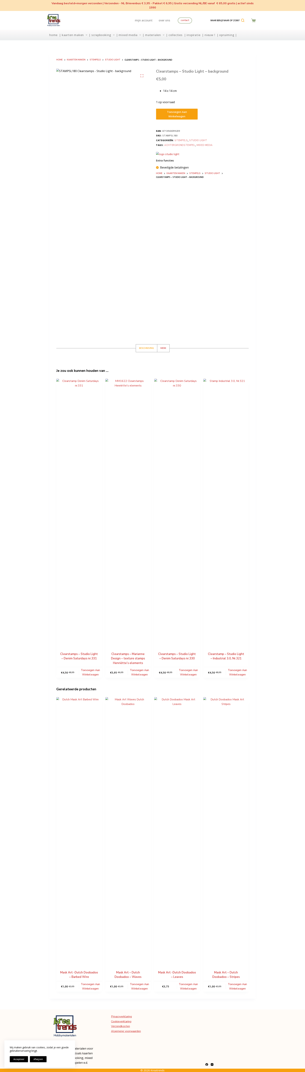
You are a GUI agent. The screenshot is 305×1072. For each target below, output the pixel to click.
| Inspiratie (192, 35)
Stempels (181, 140)
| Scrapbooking (100, 35)
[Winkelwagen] (253, 20)
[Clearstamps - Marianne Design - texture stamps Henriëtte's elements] (128, 511)
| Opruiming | (227, 35)
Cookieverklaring (121, 1021)
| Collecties (174, 35)
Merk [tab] (163, 348)
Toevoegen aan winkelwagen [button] (90, 672)
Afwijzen (38, 1059)
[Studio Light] (167, 154)
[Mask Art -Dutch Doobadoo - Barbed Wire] (79, 829)
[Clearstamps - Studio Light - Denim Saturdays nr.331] (79, 511)
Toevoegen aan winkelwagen (177, 114)
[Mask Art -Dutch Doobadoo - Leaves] (177, 829)
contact (185, 20)
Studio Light (198, 140)
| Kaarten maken (71, 35)
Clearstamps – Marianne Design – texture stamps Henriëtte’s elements (128, 658)
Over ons (164, 20)
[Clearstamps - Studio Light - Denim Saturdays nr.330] (177, 511)
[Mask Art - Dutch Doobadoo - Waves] (128, 829)
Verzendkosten (120, 1026)
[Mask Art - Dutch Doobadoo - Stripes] (226, 829)
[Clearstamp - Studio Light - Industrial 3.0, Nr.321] (226, 511)
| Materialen (151, 35)
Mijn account (143, 20)
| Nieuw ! (208, 35)
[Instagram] (212, 1064)
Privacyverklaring (121, 1016)
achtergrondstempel (179, 145)
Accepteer (18, 1059)
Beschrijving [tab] (146, 348)
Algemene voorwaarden (126, 1031)
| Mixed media (126, 35)
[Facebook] (206, 1064)
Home (53, 35)
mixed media (205, 145)
